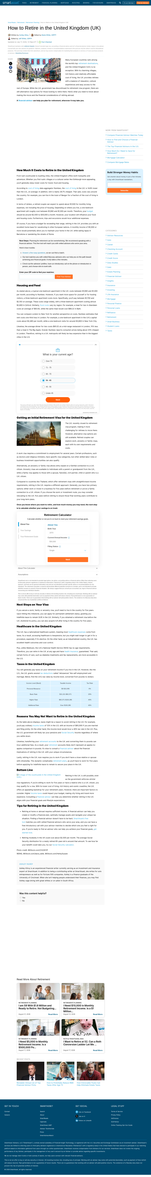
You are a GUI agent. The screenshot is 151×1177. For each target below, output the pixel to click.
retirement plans (60, 761)
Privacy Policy (115, 1115)
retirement (53, 745)
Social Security (68, 732)
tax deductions (46, 673)
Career (110, 244)
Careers (7, 1115)
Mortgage (65, 3)
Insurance (111, 285)
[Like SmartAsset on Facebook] (77, 1112)
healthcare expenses (77, 632)
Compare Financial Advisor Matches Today (125, 135)
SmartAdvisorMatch (47, 1135)
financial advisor (25, 100)
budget (90, 211)
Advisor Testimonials (47, 1128)
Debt (109, 267)
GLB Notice (115, 1122)
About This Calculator (26, 568)
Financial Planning (49, 3)
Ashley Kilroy (26, 864)
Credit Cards (112, 254)
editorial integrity (29, 46)
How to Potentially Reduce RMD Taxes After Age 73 (60, 1084)
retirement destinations (88, 63)
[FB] (10, 67)
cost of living (33, 188)
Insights (110, 281)
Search (42, 1111)
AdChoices (115, 1118)
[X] (10, 63)
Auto (109, 240)
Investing (76, 3)
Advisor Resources (115, 235)
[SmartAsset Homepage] (11, 3)
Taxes (24, 3)
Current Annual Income (57, 538)
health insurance (71, 651)
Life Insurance (113, 294)
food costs (44, 305)
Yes (23, 898)
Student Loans (113, 326)
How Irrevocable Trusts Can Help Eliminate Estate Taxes (88, 1084)
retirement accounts (47, 741)
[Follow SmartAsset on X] (77, 1116)
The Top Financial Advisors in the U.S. (123, 146)
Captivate (43, 1122)
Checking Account (115, 249)
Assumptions (23, 574)
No (23, 901)
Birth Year (52, 529)
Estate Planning (113, 272)
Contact (7, 1111)
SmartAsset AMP (46, 1125)
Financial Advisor (114, 276)
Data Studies (112, 263)
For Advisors (98, 3)
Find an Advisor (142, 3)
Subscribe (124, 190)
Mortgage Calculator (116, 158)
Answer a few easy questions (33, 253)
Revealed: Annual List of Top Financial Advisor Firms (29, 1084)
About (42, 1115)
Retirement (34, 3)
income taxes (38, 725)
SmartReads (111, 3)
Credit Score (112, 258)
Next (58, 400)
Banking (86, 3)
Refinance (111, 312)
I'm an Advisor (129, 3)
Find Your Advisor (64, 277)
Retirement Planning (32, 22)
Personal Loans (113, 308)
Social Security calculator (63, 845)
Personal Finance (114, 303)
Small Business (113, 322)
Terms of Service (117, 1111)
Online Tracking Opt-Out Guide (121, 1125)
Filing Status (53, 546)
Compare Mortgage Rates (118, 162)
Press (42, 1132)
